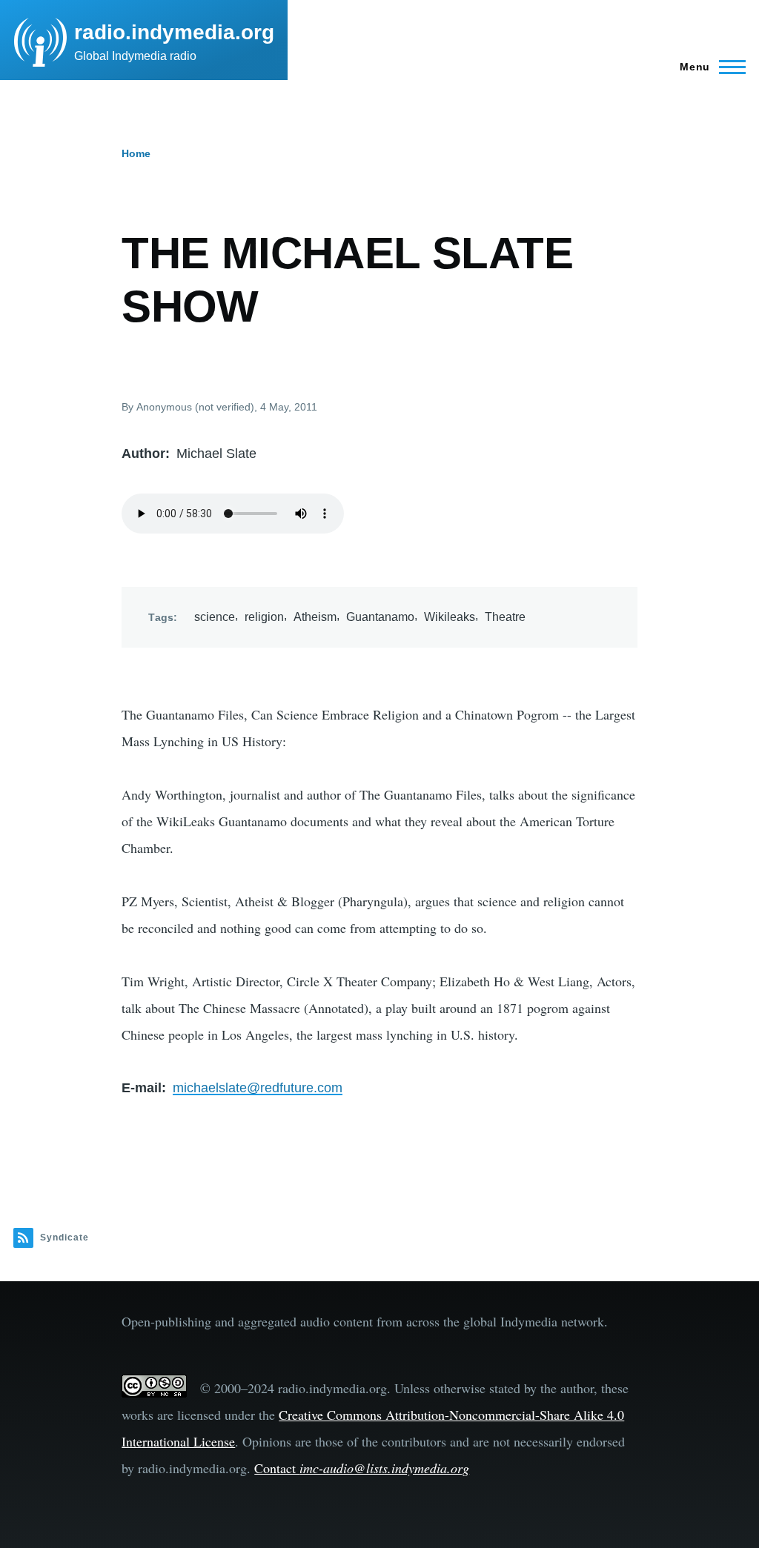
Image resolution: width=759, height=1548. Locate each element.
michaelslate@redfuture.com (257, 1087)
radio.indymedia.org (174, 32)
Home (136, 153)
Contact (361, 1468)
